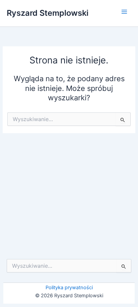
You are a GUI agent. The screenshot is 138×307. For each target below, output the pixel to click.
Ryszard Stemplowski (47, 13)
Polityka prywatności (69, 288)
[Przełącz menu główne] (124, 12)
